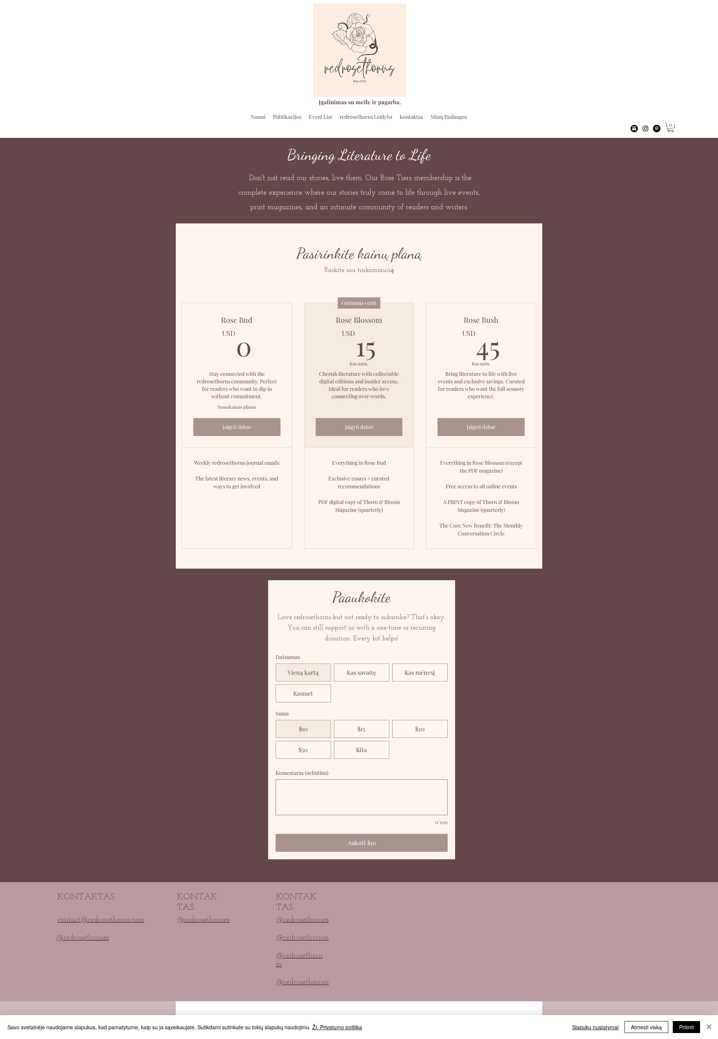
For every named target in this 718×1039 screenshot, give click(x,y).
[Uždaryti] (709, 1027)
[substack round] (634, 128)
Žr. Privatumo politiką (337, 1027)
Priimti (686, 1027)
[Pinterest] (656, 128)
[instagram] (645, 128)
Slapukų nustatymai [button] (595, 1027)
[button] (670, 127)
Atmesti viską (646, 1027)
